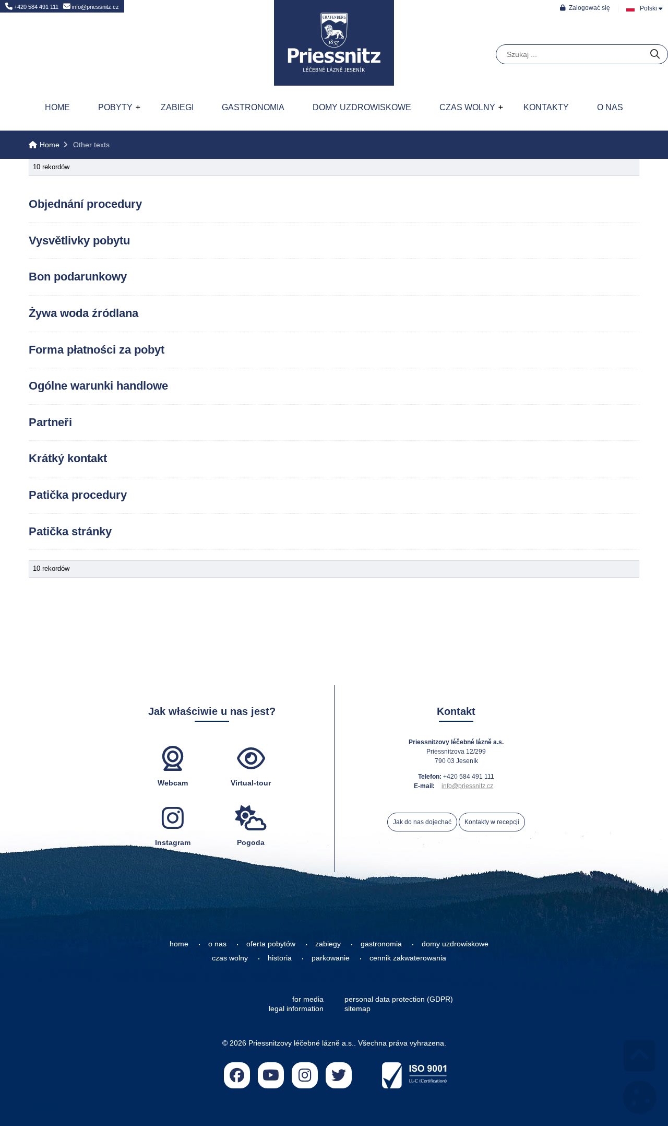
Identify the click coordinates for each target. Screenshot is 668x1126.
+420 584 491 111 (35, 7)
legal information (296, 1008)
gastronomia (381, 944)
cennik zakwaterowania (407, 958)
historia (280, 958)
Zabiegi (177, 107)
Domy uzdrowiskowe (362, 107)
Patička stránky (70, 531)
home (179, 944)
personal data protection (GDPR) (398, 999)
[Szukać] (655, 54)
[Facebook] (237, 1075)
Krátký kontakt (68, 458)
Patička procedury (78, 494)
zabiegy (328, 944)
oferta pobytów (270, 944)
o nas (217, 944)
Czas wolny (467, 107)
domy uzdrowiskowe (455, 944)
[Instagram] (305, 1075)
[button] (585, 8)
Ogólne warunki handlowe (98, 385)
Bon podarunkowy (78, 276)
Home (334, 43)
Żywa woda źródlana (83, 313)
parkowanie (331, 958)
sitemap (357, 1008)
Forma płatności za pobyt (96, 349)
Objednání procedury (85, 203)
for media (308, 999)
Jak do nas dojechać (422, 822)
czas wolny (230, 958)
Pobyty (115, 107)
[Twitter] (339, 1075)
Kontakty (546, 107)
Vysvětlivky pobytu (79, 240)
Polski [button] (648, 8)
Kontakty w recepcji (491, 822)
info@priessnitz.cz (94, 7)
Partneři (50, 422)
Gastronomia (253, 107)
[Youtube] (271, 1075)
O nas (610, 107)
